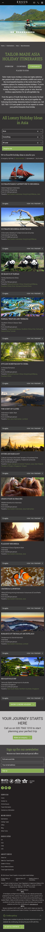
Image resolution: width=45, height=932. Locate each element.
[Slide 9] (26, 32)
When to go (4, 831)
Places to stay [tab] (22, 71)
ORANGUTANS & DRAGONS (11, 499)
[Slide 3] (15, 32)
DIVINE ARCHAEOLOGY (10, 454)
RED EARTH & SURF (8, 679)
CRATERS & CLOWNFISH (10, 589)
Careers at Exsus (5, 863)
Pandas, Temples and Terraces (14, 319)
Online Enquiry (5, 804)
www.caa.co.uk (34, 904)
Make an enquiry (20, 737)
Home (2, 46)
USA (2, 849)
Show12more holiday (21, 704)
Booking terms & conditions (33, 879)
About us (3, 857)
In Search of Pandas (10, 274)
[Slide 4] (16, 32)
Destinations (10, 46)
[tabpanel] (22, 392)
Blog (2, 828)
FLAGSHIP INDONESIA (10, 544)
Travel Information (6, 807)
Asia (17, 46)
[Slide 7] (22, 32)
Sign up (4, 771)
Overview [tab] (9, 66)
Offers (2, 825)
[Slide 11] (30, 32)
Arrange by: (4, 158)
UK (2, 840)
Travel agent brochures (7, 869)
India (2, 846)
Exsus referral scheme (7, 866)
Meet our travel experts (7, 860)
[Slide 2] (13, 32)
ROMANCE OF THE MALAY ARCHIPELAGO (17, 634)
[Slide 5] (18, 32)
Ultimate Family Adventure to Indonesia (20, 184)
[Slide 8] (24, 32)
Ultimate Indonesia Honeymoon (16, 229)
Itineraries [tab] (35, 67)
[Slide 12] (32, 32)
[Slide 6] (20, 32)
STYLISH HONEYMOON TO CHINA (14, 364)
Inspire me (7, 148)
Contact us (4, 801)
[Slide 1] (11, 32)
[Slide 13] (33, 32)
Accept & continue (11, 927)
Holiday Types (5, 822)
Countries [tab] (21, 66)
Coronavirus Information (7, 810)
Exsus (22, 2)
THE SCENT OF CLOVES (10, 409)
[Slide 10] (28, 32)
